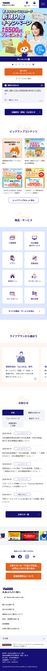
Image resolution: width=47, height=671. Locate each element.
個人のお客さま (8, 604)
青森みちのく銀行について (12, 614)
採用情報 (5, 624)
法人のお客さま (8, 609)
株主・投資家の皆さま (10, 619)
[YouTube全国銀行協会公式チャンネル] (23, 536)
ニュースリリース (13, 418)
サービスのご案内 (24, 78)
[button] (12, 64)
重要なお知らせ (34, 412)
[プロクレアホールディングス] (23, 598)
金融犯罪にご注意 (13, 424)
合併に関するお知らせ (10, 628)
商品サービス (34, 418)
